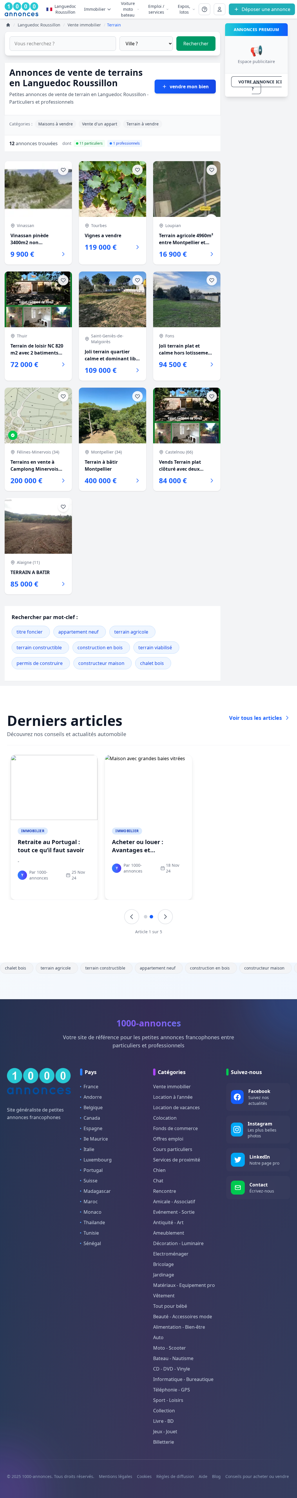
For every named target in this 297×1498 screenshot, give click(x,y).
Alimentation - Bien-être (179, 1327)
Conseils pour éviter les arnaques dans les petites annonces (51, 850)
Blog (216, 1476)
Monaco (93, 1212)
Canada (92, 1118)
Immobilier (32, 830)
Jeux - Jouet (165, 1431)
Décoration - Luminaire (178, 1243)
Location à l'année (173, 1097)
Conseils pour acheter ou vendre (257, 1476)
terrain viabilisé (155, 647)
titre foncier (30, 632)
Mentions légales (115, 1476)
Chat (158, 1180)
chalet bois (152, 663)
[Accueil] (8, 25)
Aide (203, 1476)
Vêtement (164, 1295)
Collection (164, 1410)
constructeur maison (101, 663)
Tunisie (91, 1233)
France (91, 1086)
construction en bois (100, 647)
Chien (159, 1170)
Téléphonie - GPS (171, 1389)
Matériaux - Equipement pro (184, 1285)
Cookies (144, 1476)
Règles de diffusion (175, 1476)
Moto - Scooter (169, 1348)
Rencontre (164, 1191)
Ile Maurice (96, 1139)
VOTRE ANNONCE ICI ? (260, 85)
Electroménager (171, 1254)
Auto (158, 1337)
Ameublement (168, 1233)
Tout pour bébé (170, 1306)
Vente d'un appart (99, 124)
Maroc (91, 1201)
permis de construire (40, 663)
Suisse (90, 1180)
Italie (89, 1149)
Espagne (93, 1128)
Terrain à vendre (142, 124)
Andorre (93, 1097)
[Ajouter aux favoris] (63, 170)
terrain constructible (39, 647)
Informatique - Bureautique (183, 1379)
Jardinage (163, 1275)
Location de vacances (176, 1107)
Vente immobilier (172, 1086)
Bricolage (163, 1264)
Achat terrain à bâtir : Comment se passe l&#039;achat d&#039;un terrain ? (147, 854)
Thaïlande (94, 1222)
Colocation (165, 1118)
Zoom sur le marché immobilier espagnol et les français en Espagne (240, 850)
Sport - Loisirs (168, 1400)
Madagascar (97, 1191)
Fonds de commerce (175, 1128)
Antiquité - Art (168, 1222)
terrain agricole (131, 632)
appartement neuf (78, 632)
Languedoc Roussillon (65, 9)
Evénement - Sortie (174, 1212)
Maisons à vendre (55, 124)
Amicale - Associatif (174, 1201)
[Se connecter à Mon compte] (204, 9)
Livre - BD (163, 1421)
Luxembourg (98, 1160)
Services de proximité (176, 1160)
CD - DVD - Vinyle (171, 1369)
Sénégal (92, 1243)
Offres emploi (168, 1139)
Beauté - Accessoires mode (182, 1316)
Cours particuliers (172, 1149)
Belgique (93, 1107)
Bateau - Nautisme (173, 1358)
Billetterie (163, 1442)
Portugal (93, 1170)
